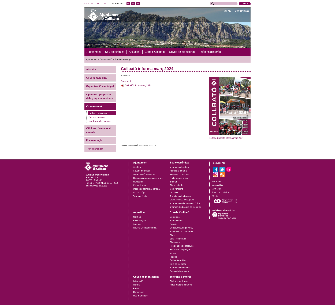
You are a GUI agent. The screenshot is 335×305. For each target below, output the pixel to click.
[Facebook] (215, 169)
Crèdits (215, 196)
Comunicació (106, 59)
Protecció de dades (220, 192)
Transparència (94, 148)
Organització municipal (100, 86)
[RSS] (222, 174)
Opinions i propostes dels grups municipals (99, 96)
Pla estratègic (94, 140)
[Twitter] (222, 169)
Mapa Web (216, 181)
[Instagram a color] (215, 174)
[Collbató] (104, 15)
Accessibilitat (217, 185)
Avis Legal (216, 189)
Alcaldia (91, 69)
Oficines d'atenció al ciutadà (98, 130)
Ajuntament (91, 59)
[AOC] (225, 201)
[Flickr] (228, 169)
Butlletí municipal (123, 59)
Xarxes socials (97, 117)
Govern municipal (96, 78)
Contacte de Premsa (100, 121)
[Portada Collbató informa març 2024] (230, 106)
